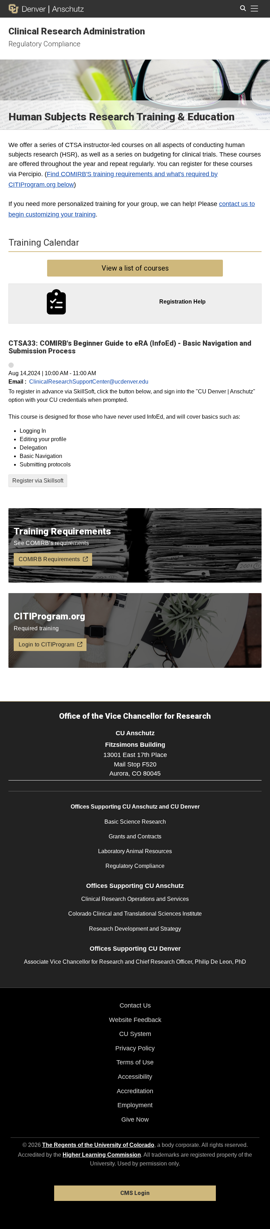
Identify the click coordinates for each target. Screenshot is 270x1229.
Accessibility (135, 1076)
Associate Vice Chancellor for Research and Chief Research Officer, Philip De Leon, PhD (135, 962)
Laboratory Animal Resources (135, 851)
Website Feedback (135, 1019)
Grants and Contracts (135, 836)
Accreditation (135, 1091)
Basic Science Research (135, 822)
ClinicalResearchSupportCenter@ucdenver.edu (88, 382)
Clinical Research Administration (76, 31)
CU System (135, 1033)
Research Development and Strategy (135, 929)
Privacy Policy (135, 1048)
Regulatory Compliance (44, 44)
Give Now (135, 1119)
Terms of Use (135, 1062)
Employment (135, 1105)
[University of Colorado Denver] (28, 9)
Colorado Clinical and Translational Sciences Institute (135, 914)
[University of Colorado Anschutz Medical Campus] (66, 9)
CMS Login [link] (134, 1193)
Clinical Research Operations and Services (135, 899)
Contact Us (135, 1005)
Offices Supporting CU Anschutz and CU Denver (135, 807)
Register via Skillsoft (37, 481)
